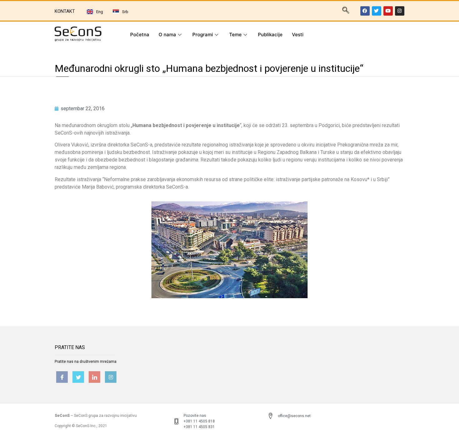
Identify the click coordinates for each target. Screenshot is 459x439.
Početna (139, 34)
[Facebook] (365, 11)
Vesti (298, 34)
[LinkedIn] (94, 377)
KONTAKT (65, 11)
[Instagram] (399, 11)
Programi (202, 34)
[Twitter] (376, 11)
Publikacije (270, 34)
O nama (167, 34)
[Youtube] (388, 11)
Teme (235, 34)
